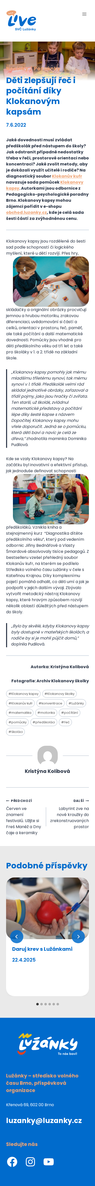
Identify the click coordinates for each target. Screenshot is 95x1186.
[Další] (78, 936)
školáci (15, 732)
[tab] (37, 1004)
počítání (69, 712)
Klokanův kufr (20, 703)
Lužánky (76, 703)
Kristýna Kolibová (47, 771)
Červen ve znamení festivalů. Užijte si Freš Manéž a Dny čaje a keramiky (23, 817)
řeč (65, 722)
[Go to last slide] (16, 936)
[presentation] (47, 908)
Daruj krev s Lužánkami (42, 949)
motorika (46, 712)
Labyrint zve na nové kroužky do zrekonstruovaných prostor (69, 814)
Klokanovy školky (59, 694)
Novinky (17, 68)
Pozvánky (47, 68)
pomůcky (17, 722)
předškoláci (43, 722)
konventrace (50, 703)
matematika (19, 712)
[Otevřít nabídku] (84, 14)
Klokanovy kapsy (23, 694)
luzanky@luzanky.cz (44, 1121)
